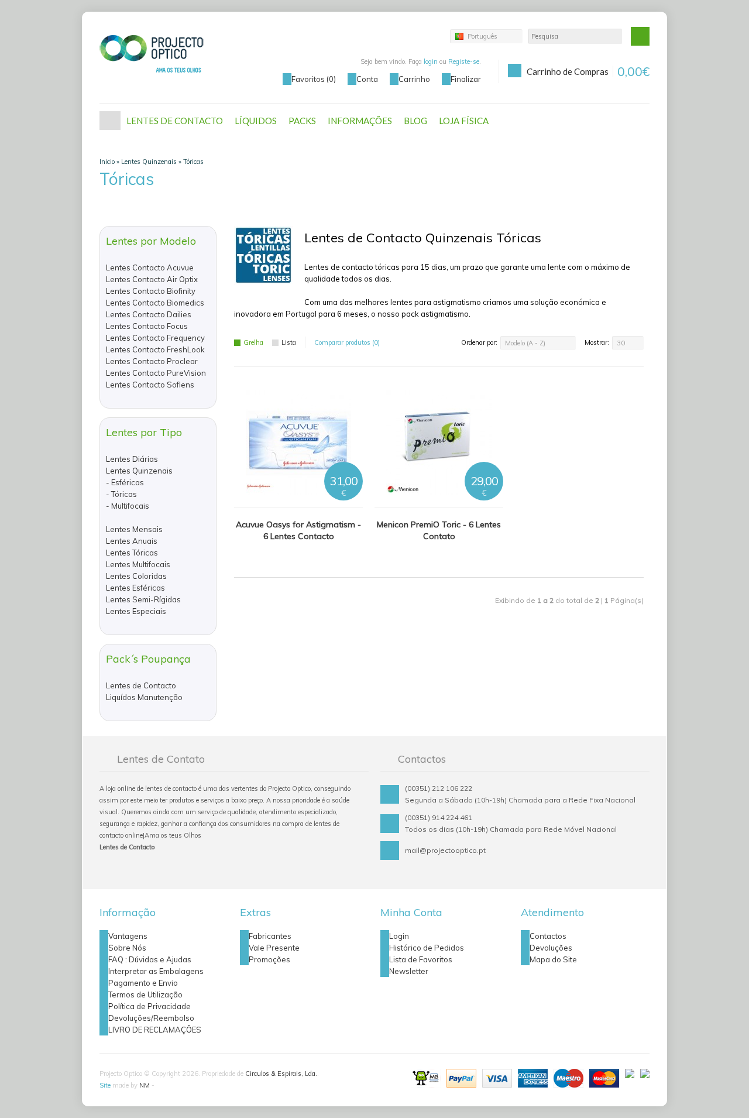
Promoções (269, 959)
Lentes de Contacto (141, 685)
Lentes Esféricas (135, 587)
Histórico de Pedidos (426, 947)
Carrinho (414, 79)
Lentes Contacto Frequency (155, 337)
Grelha (253, 342)
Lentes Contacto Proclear (152, 361)
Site (105, 1085)
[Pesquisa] (640, 36)
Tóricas (193, 161)
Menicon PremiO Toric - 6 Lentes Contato (439, 530)
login (431, 61)
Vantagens (127, 936)
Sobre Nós (127, 947)
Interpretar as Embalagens (156, 971)
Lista (288, 342)
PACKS (302, 120)
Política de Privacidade (149, 1006)
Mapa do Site (553, 959)
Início (110, 120)
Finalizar (466, 79)
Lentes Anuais (131, 541)
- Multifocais (127, 505)
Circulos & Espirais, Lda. (281, 1073)
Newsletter (408, 971)
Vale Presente (274, 947)
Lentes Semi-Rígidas (143, 599)
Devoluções (551, 947)
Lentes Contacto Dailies (148, 314)
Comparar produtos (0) (347, 342)
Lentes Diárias (132, 459)
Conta (367, 79)
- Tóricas (121, 494)
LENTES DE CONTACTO (174, 120)
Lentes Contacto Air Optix (152, 279)
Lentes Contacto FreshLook (155, 349)
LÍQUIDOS (256, 120)
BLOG (415, 120)
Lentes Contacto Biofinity (150, 291)
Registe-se (463, 61)
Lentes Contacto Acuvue (150, 267)
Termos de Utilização (145, 994)
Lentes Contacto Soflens (150, 384)
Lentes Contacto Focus (147, 326)
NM (144, 1085)
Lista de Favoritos (420, 959)
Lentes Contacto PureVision (156, 373)
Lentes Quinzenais (149, 161)
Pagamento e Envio (143, 982)
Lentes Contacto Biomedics (155, 302)
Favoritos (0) (313, 79)
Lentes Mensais (134, 529)
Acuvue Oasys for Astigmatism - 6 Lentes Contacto (298, 530)
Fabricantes (270, 936)
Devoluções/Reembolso (151, 1018)
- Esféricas (125, 482)
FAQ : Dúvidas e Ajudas (149, 959)
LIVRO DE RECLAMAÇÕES (154, 1029)
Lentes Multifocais (138, 564)
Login (399, 936)
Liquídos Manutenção (144, 697)
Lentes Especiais (136, 611)
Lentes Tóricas (132, 552)
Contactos (548, 936)
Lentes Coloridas (136, 576)
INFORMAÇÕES (360, 120)
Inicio (107, 161)
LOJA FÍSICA (464, 120)
